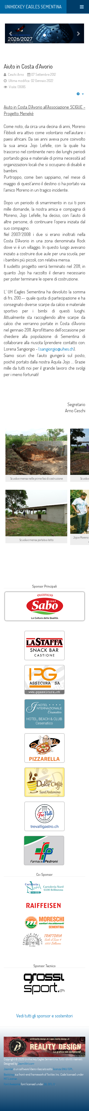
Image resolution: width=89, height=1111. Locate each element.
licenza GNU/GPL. (63, 1069)
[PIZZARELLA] (44, 734)
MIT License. (10, 1079)
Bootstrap (9, 1074)
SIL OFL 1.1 (49, 1084)
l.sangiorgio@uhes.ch (56, 349)
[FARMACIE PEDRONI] (44, 836)
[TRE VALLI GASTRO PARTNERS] (44, 802)
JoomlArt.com (26, 1063)
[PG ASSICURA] (44, 665)
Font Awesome (12, 1084)
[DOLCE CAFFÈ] (44, 768)
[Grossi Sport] (44, 973)
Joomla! (8, 1069)
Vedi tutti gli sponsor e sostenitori (44, 1015)
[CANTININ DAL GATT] (43, 934)
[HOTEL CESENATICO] (44, 699)
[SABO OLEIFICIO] (44, 606)
